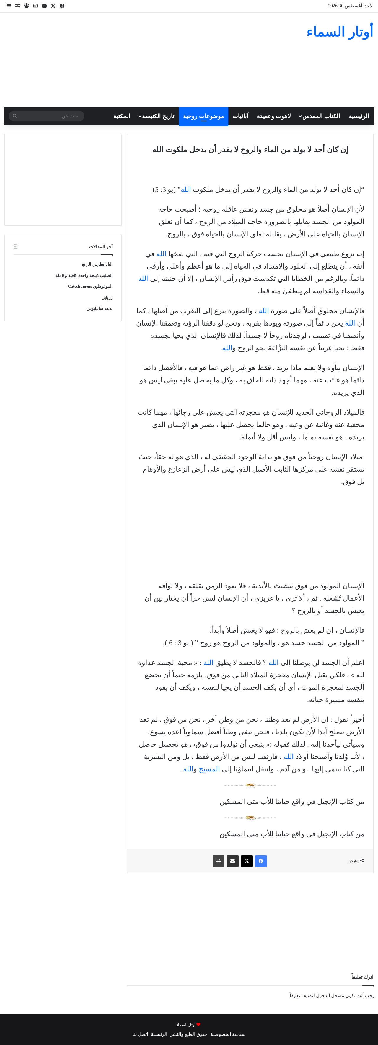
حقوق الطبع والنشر (189, 1034)
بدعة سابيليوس (100, 308)
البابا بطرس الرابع (97, 264)
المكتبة (122, 116)
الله (186, 189)
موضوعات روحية (203, 116)
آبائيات (240, 116)
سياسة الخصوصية (228, 1034)
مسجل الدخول (330, 995)
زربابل (107, 297)
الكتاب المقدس (321, 116)
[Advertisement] (125, 60)
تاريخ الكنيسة (158, 116)
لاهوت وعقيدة (274, 116)
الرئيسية (359, 116)
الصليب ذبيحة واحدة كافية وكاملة (84, 275)
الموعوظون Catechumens (90, 286)
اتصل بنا (140, 1034)
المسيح (209, 769)
